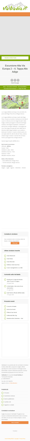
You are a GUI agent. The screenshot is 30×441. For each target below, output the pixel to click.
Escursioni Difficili (22, 86)
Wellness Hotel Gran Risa (13, 264)
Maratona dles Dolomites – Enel (15, 318)
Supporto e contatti (9, 405)
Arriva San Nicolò (11, 309)
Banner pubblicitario (9, 399)
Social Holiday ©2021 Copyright (12, 438)
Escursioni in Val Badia (12, 86)
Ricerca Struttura (10, 58)
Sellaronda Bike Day (12, 315)
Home (4, 86)
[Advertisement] (15, 340)
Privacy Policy (22, 438)
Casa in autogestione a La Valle (15, 267)
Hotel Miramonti (11, 255)
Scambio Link (7, 402)
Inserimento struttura (9, 396)
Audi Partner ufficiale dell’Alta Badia (15, 293)
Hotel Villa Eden (11, 261)
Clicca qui (15, 243)
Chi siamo (6, 393)
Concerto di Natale (11, 306)
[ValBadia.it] (15, 6)
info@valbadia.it (13, 383)
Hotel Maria (10, 258)
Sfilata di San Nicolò (12, 312)
